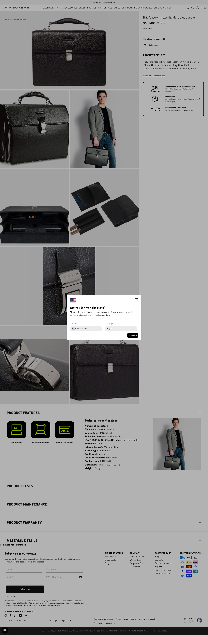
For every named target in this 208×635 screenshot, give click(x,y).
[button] (136, 299)
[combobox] (79, 328)
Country (74, 324)
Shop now (132, 335)
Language (109, 324)
